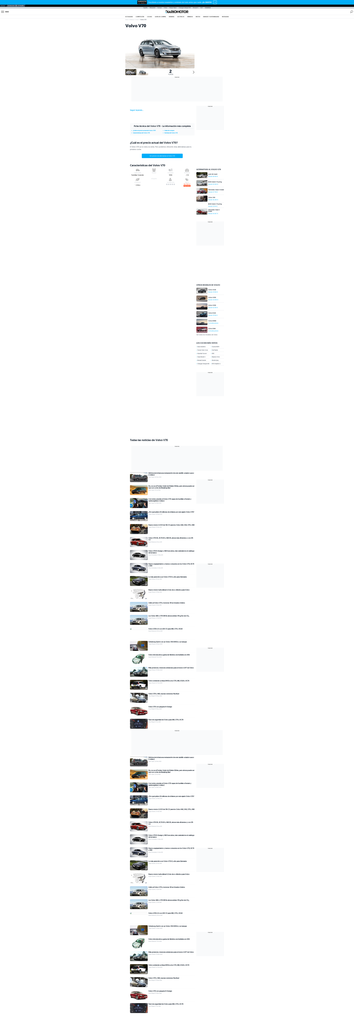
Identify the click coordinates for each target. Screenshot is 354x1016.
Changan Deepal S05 (185, 8)
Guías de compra (160, 16)
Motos (198, 16)
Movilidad (225, 16)
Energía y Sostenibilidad (211, 16)
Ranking (171, 16)
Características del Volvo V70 (141, 133)
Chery (165, 8)
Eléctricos (180, 16)
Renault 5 (195, 8)
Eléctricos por (11, 5)
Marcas (132, 19)
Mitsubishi (152, 8)
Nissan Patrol (173, 8)
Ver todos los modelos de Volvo (206, 335)
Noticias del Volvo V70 (171, 133)
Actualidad (129, 16)
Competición (140, 16)
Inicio (126, 19)
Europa (160, 8)
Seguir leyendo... (137, 110)
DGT (201, 8)
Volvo (137, 19)
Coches (149, 16)
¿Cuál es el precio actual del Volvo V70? (144, 130)
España (145, 8)
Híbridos (190, 16)
